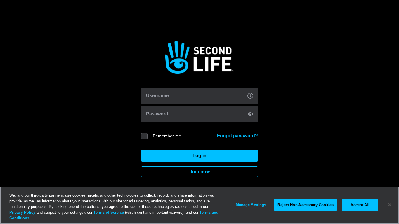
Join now (200, 171)
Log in (199, 155)
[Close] (389, 204)
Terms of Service (108, 212)
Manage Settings (251, 205)
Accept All (360, 205)
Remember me (167, 136)
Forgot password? (237, 135)
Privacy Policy (22, 212)
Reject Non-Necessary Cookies (305, 205)
